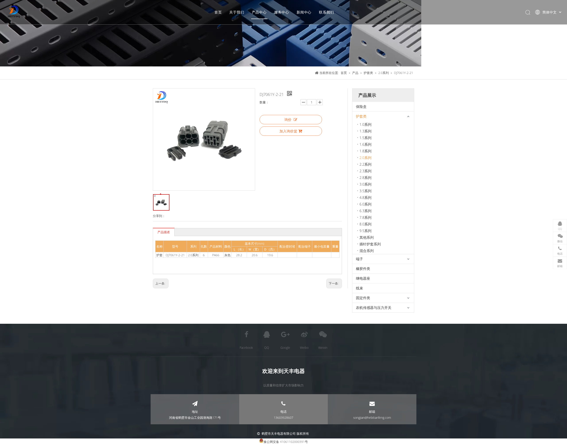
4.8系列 (365, 197)
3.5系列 (365, 190)
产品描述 (163, 232)
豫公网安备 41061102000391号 (286, 442)
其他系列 (366, 237)
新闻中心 (304, 12)
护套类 (361, 116)
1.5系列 (365, 137)
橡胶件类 (363, 268)
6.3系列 (365, 210)
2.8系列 (365, 177)
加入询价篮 (288, 131)
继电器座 (363, 278)
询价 (287, 119)
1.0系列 (365, 124)
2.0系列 (365, 157)
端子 (359, 258)
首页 (218, 12)
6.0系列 (365, 204)
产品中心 (259, 12)
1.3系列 (365, 131)
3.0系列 (365, 184)
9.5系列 (365, 230)
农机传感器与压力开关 (373, 307)
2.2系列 (365, 164)
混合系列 (366, 250)
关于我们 (236, 12)
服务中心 (281, 12)
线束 (359, 288)
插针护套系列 (370, 244)
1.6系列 (365, 144)
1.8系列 (365, 151)
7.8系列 (365, 217)
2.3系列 (365, 171)
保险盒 (361, 106)
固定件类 (363, 297)
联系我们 (326, 12)
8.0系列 (365, 224)
